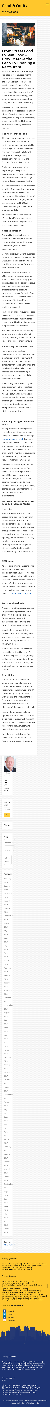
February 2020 (7, 880)
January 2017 (7, 1156)
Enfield (28, 1364)
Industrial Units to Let (39, 1264)
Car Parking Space (26, 1269)
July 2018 (6, 1022)
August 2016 (6, 1193)
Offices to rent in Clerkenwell (28, 1389)
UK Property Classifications (34, 1300)
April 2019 (6, 955)
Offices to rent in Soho (27, 1393)
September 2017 (8, 1096)
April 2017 (6, 1134)
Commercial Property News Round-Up (15, 1283)
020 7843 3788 (10, 12)
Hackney (42, 1364)
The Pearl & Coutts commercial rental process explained (21, 1291)
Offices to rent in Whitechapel (30, 1387)
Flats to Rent (26, 1264)
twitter (9, 1314)
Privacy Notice (16, 1403)
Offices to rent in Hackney (28, 1391)
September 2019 (8, 918)
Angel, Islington (7, 1362)
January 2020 (7, 888)
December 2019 (8, 895)
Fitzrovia (35, 1364)
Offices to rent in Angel (9, 1389)
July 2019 (6, 932)
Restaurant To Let (20, 1266)
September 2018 (8, 1007)
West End (35, 1367)
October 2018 (7, 1000)
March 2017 (6, 1141)
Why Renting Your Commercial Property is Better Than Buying (22, 1294)
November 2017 (8, 1081)
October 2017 (7, 1089)
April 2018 (6, 1044)
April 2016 (6, 1223)
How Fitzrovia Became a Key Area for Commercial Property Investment (22, 1286)
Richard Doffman (7, 774)
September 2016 (8, 1186)
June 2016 (6, 1208)
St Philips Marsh (36, 1366)
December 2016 (8, 1163)
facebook (9, 1311)
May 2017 (6, 1126)
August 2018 (6, 1014)
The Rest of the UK (29, 1369)
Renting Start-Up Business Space (13, 1300)
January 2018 (7, 1067)
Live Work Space (7, 1266)
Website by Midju (33, 1403)
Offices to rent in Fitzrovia (10, 1387)
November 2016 (8, 1171)
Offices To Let (6, 1264)
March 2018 (6, 1052)
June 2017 (6, 1119)
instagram (9, 1320)
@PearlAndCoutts (10, 1245)
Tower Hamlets (19, 1367)
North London (6, 1369)
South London (17, 1369)
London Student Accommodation (13, 1296)
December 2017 (8, 1074)
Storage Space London (23, 1267)
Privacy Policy (42, 1401)
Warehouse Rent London (10, 1269)
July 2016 (6, 1201)
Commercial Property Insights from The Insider (18, 1281)
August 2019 (6, 925)
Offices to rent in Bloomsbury (11, 1385)
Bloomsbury (18, 1362)
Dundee (16, 1364)
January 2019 (7, 977)
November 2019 (8, 903)
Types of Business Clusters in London (14, 1289)
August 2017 (6, 1104)
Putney (14, 1366)
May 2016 (6, 1216)
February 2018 (7, 1059)
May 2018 (6, 1037)
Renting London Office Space (36, 1296)
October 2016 (7, 1178)
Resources (9, 842)
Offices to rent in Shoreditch (11, 1394)
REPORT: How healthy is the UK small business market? (20, 1292)
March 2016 (6, 1230)
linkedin (9, 1317)
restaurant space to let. (12, 439)
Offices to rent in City (30, 1385)
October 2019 (7, 910)
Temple (10, 1367)
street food (7, 860)
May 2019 (6, 947)
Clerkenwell (38, 1362)
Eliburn (22, 1364)
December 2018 (8, 985)
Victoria (28, 1367)
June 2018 (6, 1029)
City (31, 1362)
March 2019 (6, 962)
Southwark (26, 1366)
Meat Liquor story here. (21, 593)
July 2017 (6, 1111)
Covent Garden (7, 1364)
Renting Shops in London (31, 1298)
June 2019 (6, 940)
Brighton (26, 1362)
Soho (20, 1366)
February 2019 (7, 970)
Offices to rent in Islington (10, 1393)
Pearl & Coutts (14, 5)
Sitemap (24, 1403)
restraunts (9, 850)
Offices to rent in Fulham (10, 1391)
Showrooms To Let (8, 1267)
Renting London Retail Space (12, 1298)
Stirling (4, 1367)
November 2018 (8, 992)
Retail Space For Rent (34, 1266)
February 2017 (7, 1149)
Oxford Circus (6, 1366)
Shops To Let (17, 1264)
